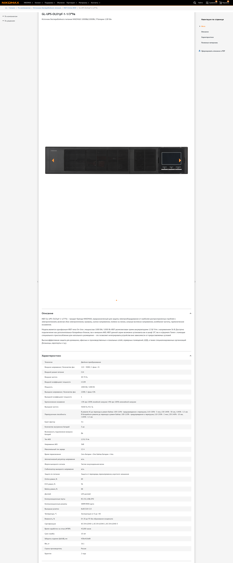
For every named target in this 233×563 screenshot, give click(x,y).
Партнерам (71, 3)
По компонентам (24, 8)
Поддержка (49, 3)
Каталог (38, 3)
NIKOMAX (28, 3)
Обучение (61, 3)
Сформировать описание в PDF (213, 51)
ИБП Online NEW (70, 8)
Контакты (95, 3)
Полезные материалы (209, 43)
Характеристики (207, 37)
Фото (203, 26)
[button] (53, 163)
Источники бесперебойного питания (47, 8)
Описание (205, 32)
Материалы (83, 3)
